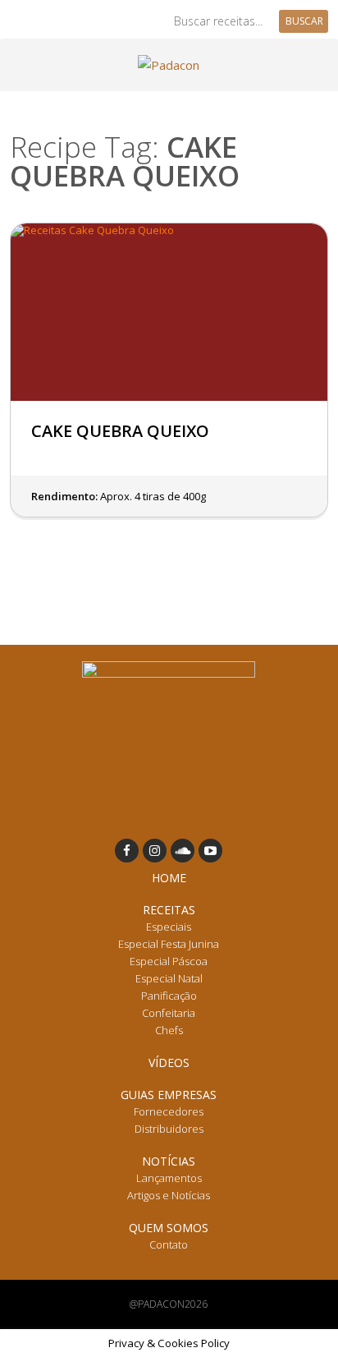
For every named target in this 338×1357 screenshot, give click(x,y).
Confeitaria (168, 1012)
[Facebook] (127, 850)
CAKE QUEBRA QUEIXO (120, 431)
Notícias (168, 1161)
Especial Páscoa (169, 961)
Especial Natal (169, 978)
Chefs (169, 1030)
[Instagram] (155, 850)
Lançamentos (169, 1178)
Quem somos (168, 1227)
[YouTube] (210, 850)
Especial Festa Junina (168, 943)
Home (169, 878)
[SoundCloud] (182, 850)
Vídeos (169, 1062)
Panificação (169, 995)
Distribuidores (169, 1128)
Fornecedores (168, 1111)
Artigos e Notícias (168, 1195)
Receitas (169, 910)
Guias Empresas (169, 1094)
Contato (168, 1244)
